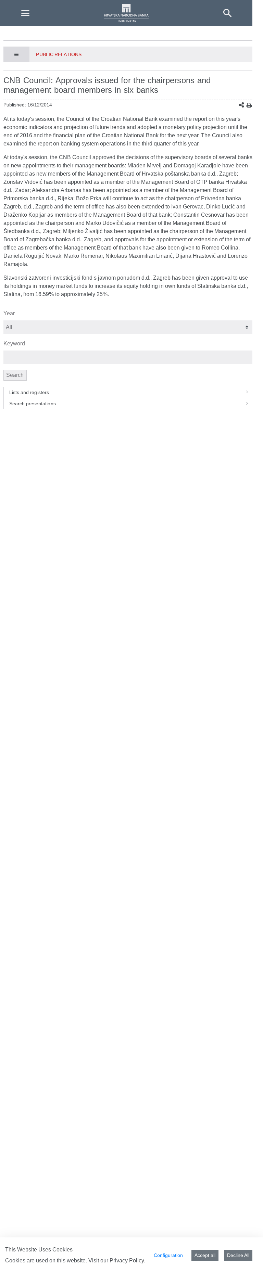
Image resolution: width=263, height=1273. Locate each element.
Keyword (14, 343)
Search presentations (32, 403)
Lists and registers (29, 392)
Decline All (238, 1255)
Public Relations (58, 54)
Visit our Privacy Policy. (116, 1260)
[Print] (249, 105)
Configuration (168, 1255)
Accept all (205, 1255)
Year (9, 313)
